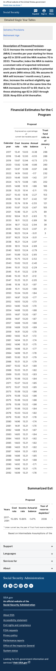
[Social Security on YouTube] (16, 586)
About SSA (8, 615)
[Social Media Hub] (31, 586)
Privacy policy (10, 635)
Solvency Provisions (13, 29)
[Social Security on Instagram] (21, 586)
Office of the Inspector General (19, 645)
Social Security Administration (19, 605)
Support (8, 546)
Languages (9, 553)
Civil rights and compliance (17, 625)
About (6, 568)
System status (10, 650)
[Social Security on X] (10, 586)
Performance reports (13, 640)
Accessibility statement (15, 620)
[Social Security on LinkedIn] (26, 586)
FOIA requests (10, 630)
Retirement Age (11, 35)
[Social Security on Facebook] (5, 586)
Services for (10, 561)
